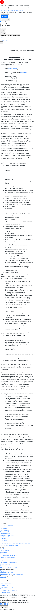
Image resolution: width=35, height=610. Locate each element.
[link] (3, 33)
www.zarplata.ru (12, 68)
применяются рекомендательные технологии (14, 594)
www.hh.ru (11, 66)
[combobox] (4, 606)
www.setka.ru (23, 72)
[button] (1, 37)
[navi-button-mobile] (1, 42)
